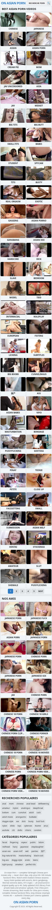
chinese (20, 803)
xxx (17, 821)
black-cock (38, 855)
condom (37, 830)
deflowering (43, 803)
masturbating (25, 855)
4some (38, 825)
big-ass (5, 860)
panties (34, 851)
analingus (25, 808)
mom (11, 803)
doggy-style (17, 860)
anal (4, 803)
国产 (43, 851)
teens (35, 860)
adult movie (7, 817)
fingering (14, 842)
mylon (15, 808)
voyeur (24, 842)
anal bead (30, 803)
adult (31, 812)
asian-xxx (6, 851)
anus (46, 825)
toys (19, 825)
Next (40, 591)
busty (30, 821)
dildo (12, 825)
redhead (6, 846)
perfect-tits (31, 864)
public (33, 842)
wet (27, 851)
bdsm (41, 842)
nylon (4, 825)
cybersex (28, 825)
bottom (5, 812)
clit (13, 830)
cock (39, 812)
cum (13, 812)
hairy (15, 846)
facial (4, 842)
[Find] (48, 3)
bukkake (33, 817)
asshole (5, 830)
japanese (24, 846)
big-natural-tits (9, 855)
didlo (20, 830)
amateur (6, 808)
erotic (27, 860)
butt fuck (40, 821)
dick (23, 821)
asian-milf (17, 851)
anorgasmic (21, 817)
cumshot (22, 812)
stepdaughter (37, 846)
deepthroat (38, 808)
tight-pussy (7, 864)
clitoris (28, 830)
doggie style (7, 821)
